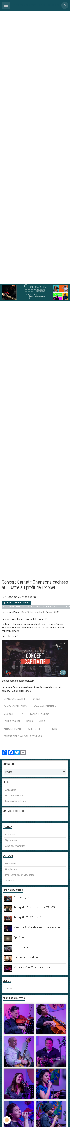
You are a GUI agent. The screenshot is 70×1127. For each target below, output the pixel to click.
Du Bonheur (21, 947)
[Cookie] (7, 1120)
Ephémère (20, 937)
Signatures (11, 840)
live (22, 714)
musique (9, 714)
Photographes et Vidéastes (19, 875)
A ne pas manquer (15, 846)
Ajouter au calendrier (17, 602)
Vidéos (9, 988)
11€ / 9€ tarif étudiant (32, 612)
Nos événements (14, 795)
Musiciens (10, 863)
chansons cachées (15, 699)
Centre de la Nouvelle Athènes (23, 736)
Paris (29, 721)
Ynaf (42, 721)
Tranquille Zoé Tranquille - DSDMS (34, 907)
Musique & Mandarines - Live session (37, 927)
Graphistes (11, 869)
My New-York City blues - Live (32, 967)
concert (38, 699)
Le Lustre (52, 729)
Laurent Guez (12, 721)
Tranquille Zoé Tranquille (28, 917)
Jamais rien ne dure (26, 957)
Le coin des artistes (15, 801)
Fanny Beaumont (40, 714)
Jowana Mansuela (44, 706)
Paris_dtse (34, 729)
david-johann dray (15, 706)
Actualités (10, 790)
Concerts (10, 834)
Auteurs (9, 880)
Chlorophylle (21, 897)
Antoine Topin (12, 729)
